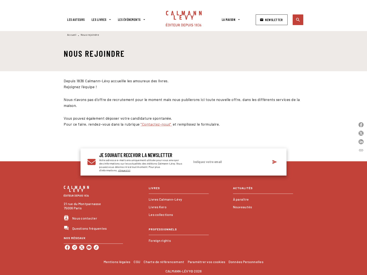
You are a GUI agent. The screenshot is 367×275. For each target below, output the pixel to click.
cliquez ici (124, 170)
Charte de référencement (164, 262)
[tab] (76, 19)
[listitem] (67, 247)
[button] (272, 19)
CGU (137, 262)
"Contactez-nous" (156, 124)
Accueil (71, 34)
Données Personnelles (246, 262)
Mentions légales (117, 262)
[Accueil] (184, 19)
